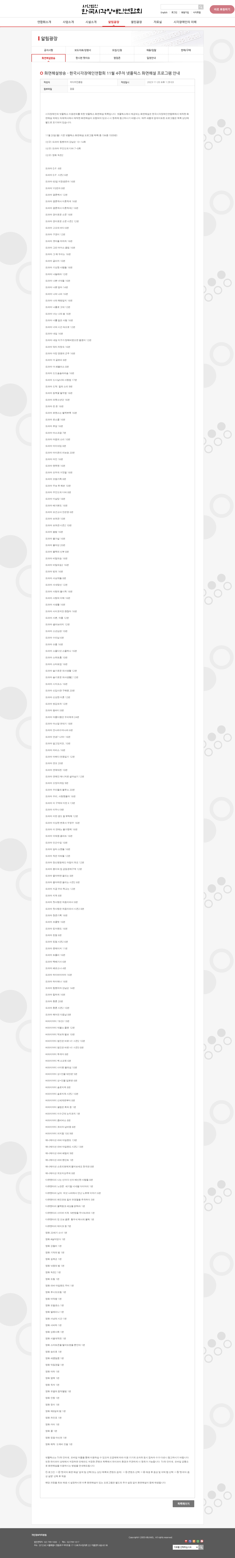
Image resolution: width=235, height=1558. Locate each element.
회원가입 (185, 12)
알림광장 (113, 22)
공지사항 (48, 50)
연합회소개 (44, 22)
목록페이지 (181, 1503)
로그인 (174, 12)
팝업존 (117, 58)
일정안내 (151, 58)
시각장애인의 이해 (185, 22)
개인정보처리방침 (39, 1535)
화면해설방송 (48, 58)
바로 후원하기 (222, 9)
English (164, 12)
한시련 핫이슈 (83, 58)
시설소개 (91, 22)
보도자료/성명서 (82, 50)
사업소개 (68, 22)
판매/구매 (186, 50)
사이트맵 (197, 12)
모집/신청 (117, 50)
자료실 (158, 22)
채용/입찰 (151, 50)
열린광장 (136, 22)
